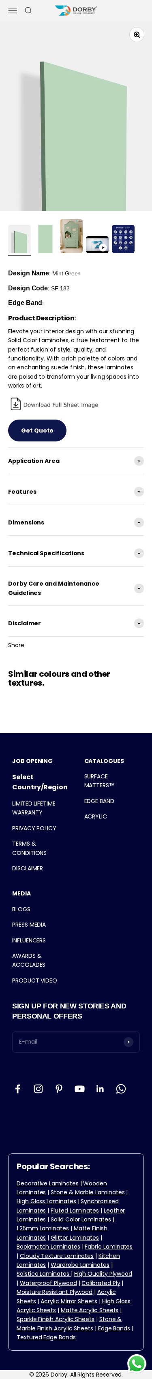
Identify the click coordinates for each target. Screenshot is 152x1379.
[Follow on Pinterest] (59, 1088)
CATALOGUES (104, 761)
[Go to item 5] (123, 240)
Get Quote (37, 430)
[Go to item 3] (71, 237)
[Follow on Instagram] (38, 1088)
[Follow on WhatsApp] (121, 1088)
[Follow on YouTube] (79, 1088)
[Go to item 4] (97, 246)
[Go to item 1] (19, 240)
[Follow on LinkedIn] (100, 1088)
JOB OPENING (32, 761)
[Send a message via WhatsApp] (137, 1364)
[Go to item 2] (45, 240)
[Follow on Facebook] (17, 1088)
